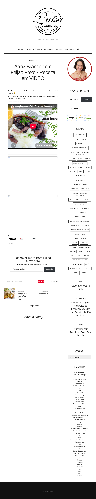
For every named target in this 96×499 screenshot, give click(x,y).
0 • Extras (79, 143)
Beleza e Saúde (79, 383)
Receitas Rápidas (75, 268)
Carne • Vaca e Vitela (80, 184)
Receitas (30, 49)
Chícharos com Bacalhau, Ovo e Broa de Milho (80, 332)
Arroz (8, 281)
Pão (79, 437)
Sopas (76, 273)
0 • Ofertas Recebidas (79, 148)
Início (20, 49)
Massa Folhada (84, 247)
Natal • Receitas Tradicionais (79, 428)
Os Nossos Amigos (80, 433)
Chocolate (74, 189)
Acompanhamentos (79, 163)
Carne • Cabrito (79, 397)
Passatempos (79, 442)
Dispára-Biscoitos (80, 204)
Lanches (84, 243)
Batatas (72, 171)
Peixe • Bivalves (79, 449)
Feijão (11, 281)
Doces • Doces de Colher (80, 230)
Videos (59, 49)
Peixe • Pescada (76, 264)
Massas (73, 251)
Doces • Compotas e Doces (80, 225)
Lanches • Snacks (79, 419)
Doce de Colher (79, 413)
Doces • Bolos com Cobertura (79, 221)
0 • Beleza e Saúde (80, 139)
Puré (87, 264)
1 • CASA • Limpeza (84, 158)
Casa (39, 49)
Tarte (79, 471)
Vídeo (84, 273)
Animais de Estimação (79, 374)
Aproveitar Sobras (76, 167)
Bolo (79, 388)
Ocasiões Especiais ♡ (79, 431)
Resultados (79, 462)
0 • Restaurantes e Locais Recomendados (80, 153)
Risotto (79, 464)
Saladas (87, 268)
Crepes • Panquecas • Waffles (79, 199)
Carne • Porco (80, 180)
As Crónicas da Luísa (79, 379)
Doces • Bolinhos (80, 212)
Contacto (69, 49)
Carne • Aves (79, 392)
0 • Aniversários (80, 135)
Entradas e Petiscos (80, 238)
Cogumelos (85, 189)
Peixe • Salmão (79, 455)
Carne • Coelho (79, 399)
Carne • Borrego (79, 395)
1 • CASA (72, 158)
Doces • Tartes (80, 234)
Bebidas (79, 381)
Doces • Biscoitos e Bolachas (80, 208)
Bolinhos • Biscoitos (79, 386)
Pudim (79, 458)
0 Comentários (18, 281)
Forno (75, 243)
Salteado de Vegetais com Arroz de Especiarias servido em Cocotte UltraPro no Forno (80, 309)
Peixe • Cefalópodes (80, 260)
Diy (79, 410)
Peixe (72, 255)
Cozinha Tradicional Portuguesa (80, 194)
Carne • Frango (80, 176)
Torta (79, 473)
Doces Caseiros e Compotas (79, 415)
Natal (81, 251)
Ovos (88, 251)
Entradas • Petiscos (79, 417)
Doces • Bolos (80, 217)
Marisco (73, 247)
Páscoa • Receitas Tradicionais (79, 440)
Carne (88, 171)
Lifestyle (48, 49)
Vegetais (81, 281)
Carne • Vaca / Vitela (79, 404)
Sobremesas (79, 467)
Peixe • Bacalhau (83, 255)
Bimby (80, 171)
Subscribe (49, 269)
